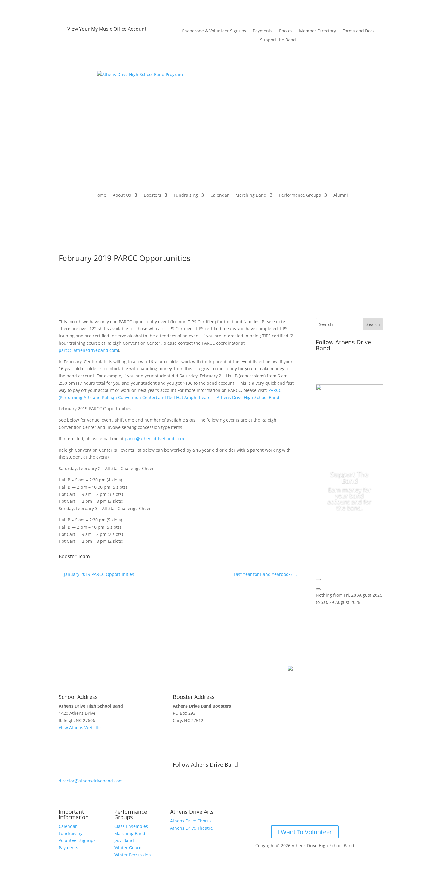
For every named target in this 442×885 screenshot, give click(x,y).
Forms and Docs (358, 31)
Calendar (219, 195)
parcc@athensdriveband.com (88, 350)
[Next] (318, 589)
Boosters (152, 195)
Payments (262, 31)
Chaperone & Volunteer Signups (214, 31)
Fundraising (186, 195)
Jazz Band (124, 840)
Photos (286, 31)
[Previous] (318, 579)
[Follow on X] (332, 368)
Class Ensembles (131, 826)
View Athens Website (80, 727)
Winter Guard (128, 847)
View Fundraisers (349, 532)
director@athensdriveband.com (91, 781)
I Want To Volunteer (305, 832)
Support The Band (349, 477)
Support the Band (278, 40)
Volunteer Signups (77, 840)
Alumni (340, 195)
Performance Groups (300, 195)
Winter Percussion (132, 855)
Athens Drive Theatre (191, 828)
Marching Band (250, 195)
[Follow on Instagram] (344, 368)
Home (100, 195)
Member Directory (317, 31)
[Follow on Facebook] (320, 368)
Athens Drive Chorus (191, 821)
